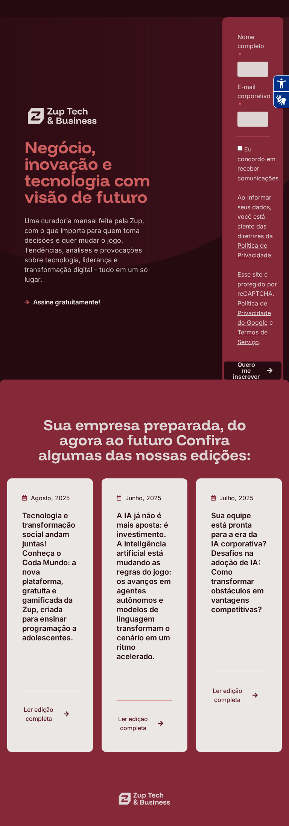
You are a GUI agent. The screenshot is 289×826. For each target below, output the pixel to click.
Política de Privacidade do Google (254, 313)
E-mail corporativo (254, 91)
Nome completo (250, 41)
